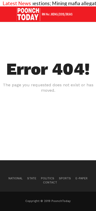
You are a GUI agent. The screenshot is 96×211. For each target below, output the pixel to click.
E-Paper (82, 178)
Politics (47, 178)
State (31, 178)
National (15, 178)
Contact (50, 182)
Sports (65, 178)
